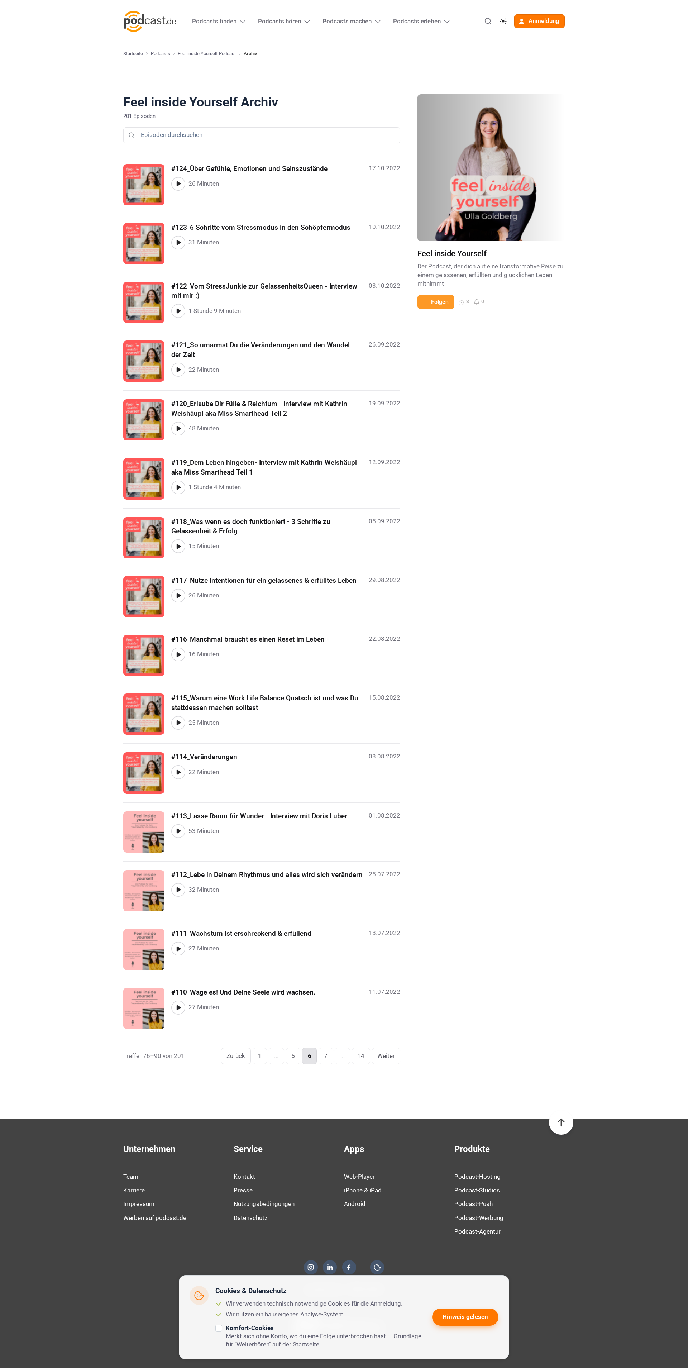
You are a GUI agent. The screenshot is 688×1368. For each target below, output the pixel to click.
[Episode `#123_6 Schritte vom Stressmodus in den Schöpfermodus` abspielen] (178, 242)
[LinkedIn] (330, 1267)
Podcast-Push (473, 1203)
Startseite (133, 53)
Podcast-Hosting (477, 1176)
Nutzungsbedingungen (264, 1203)
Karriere (134, 1190)
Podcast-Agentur (477, 1231)
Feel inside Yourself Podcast (207, 53)
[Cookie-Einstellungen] (377, 1267)
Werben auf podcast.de (154, 1217)
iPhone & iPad (363, 1190)
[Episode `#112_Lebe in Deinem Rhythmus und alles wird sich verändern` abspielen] (178, 890)
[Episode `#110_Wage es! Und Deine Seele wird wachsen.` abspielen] (178, 1007)
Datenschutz (250, 1217)
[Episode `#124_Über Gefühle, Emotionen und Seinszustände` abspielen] (178, 184)
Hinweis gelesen (465, 1316)
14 (360, 1055)
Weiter (386, 1055)
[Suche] (488, 21)
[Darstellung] (503, 21)
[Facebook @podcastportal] (349, 1267)
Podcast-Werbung (478, 1217)
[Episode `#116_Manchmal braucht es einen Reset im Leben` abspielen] (178, 654)
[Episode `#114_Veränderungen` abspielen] (178, 772)
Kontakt (244, 1176)
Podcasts (160, 53)
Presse (243, 1190)
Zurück (235, 1055)
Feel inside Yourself (452, 253)
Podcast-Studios (477, 1190)
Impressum (138, 1203)
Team (130, 1176)
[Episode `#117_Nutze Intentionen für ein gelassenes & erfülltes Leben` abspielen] (178, 595)
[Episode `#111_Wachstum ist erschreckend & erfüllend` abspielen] (178, 948)
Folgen (440, 302)
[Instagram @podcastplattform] (310, 1267)
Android (355, 1203)
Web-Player (359, 1176)
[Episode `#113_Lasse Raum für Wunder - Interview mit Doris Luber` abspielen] (178, 831)
